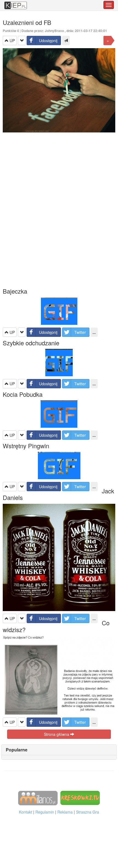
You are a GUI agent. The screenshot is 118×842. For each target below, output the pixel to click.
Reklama (65, 812)
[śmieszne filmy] (37, 797)
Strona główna (57, 734)
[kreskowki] (80, 797)
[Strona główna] (16, 2)
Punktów (11, 30)
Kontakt (25, 812)
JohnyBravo (54, 30)
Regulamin (44, 812)
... (94, 332)
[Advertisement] (59, 210)
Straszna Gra (87, 812)
